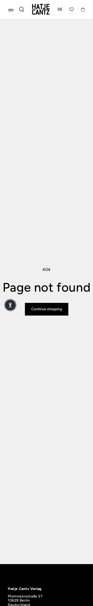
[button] (10, 305)
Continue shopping (46, 309)
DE (60, 9)
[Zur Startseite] (41, 9)
